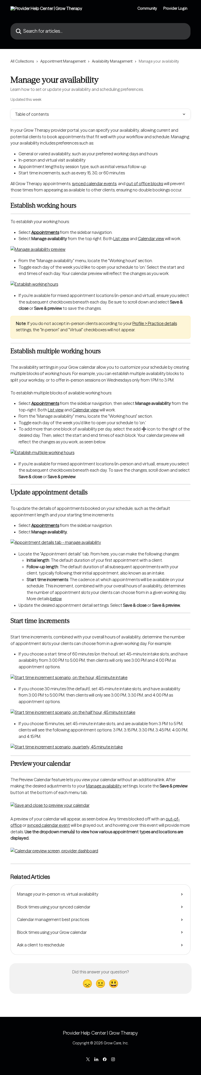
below (56, 598)
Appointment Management (63, 61)
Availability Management (112, 61)
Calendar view (151, 238)
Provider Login (175, 8)
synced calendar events (94, 183)
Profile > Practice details (154, 323)
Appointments (45, 232)
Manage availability (104, 786)
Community (147, 8)
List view (121, 238)
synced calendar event (48, 825)
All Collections (22, 61)
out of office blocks (144, 183)
